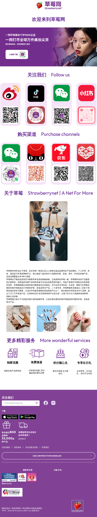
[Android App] (28, 419)
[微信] (11, 153)
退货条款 (17, 447)
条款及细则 (16, 508)
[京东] (61, 153)
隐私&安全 (6, 508)
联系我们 (45, 447)
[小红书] (86, 93)
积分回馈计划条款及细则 (32, 508)
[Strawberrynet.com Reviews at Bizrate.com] (9, 481)
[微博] (10, 93)
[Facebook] (90, 493)
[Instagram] (90, 502)
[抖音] (36, 94)
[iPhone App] (11, 419)
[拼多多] (86, 153)
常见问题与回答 (31, 447)
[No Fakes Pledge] (32, 480)
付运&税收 (6, 447)
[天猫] (36, 153)
